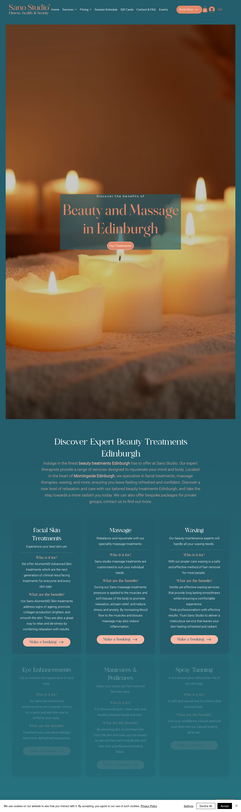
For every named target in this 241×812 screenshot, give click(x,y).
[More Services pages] (76, 9)
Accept (225, 806)
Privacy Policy (149, 806)
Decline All (206, 806)
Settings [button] (188, 806)
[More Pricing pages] (91, 9)
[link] (204, 9)
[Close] (236, 806)
